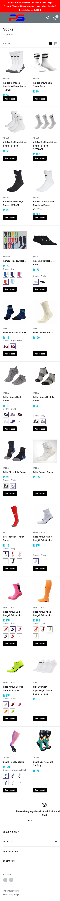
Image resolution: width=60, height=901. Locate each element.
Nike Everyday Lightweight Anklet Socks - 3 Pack (43, 690)
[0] (54, 18)
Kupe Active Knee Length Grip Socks (42, 613)
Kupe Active (39, 532)
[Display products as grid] (50, 43)
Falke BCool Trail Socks (14, 332)
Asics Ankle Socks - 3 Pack (44, 262)
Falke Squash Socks (43, 472)
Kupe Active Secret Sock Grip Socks (13, 688)
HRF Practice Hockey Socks (13, 538)
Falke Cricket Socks (43, 332)
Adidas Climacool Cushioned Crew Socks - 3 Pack (14, 86)
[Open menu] (4, 18)
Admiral (7, 256)
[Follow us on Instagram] (11, 880)
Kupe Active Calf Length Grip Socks (12, 613)
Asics (35, 256)
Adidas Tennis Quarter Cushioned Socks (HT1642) (44, 205)
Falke (6, 328)
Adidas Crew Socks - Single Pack (43, 84)
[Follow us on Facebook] (5, 880)
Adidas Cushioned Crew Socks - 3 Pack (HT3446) (45, 146)
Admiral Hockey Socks (14, 260)
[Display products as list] (55, 43)
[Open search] (48, 17)
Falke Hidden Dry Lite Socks (43, 399)
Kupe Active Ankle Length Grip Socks (42, 538)
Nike (35, 682)
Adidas (6, 78)
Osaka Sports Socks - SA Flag (43, 763)
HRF (5, 532)
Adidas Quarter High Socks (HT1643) (13, 203)
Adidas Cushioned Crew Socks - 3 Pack (15, 144)
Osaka (6, 757)
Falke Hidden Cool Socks (12, 399)
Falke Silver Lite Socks (14, 472)
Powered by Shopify (11, 894)
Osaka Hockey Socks (13, 761)
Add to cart (10, 99)
